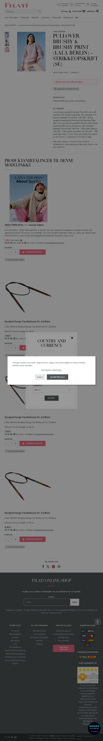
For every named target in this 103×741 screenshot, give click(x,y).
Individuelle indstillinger (51, 370)
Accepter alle (57, 377)
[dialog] (51, 370)
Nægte (40, 377)
